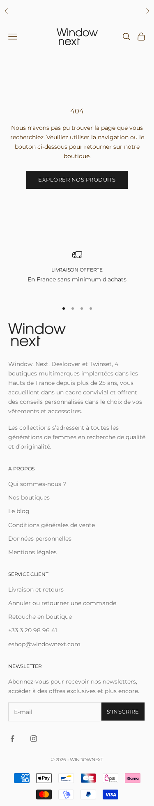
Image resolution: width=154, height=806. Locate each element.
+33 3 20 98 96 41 (32, 630)
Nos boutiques (29, 497)
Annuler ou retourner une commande (62, 603)
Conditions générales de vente (51, 525)
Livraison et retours (36, 589)
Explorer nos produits (77, 179)
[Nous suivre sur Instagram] (34, 739)
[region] (77, 272)
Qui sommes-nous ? (37, 484)
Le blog (19, 511)
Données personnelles (39, 538)
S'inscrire (123, 711)
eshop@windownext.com (44, 644)
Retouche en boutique (40, 616)
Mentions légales (32, 552)
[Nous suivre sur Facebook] (12, 739)
